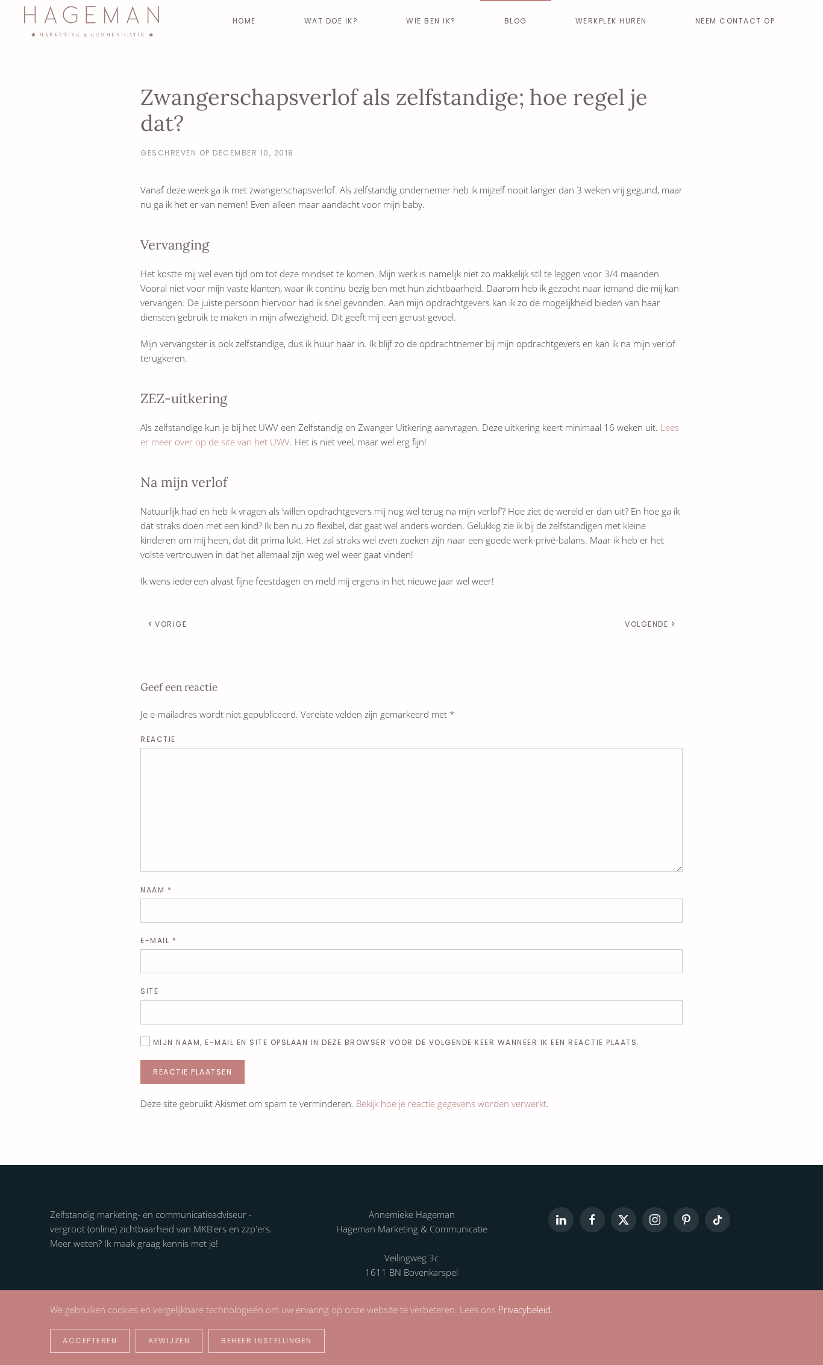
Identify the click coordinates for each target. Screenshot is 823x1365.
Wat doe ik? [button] (331, 21)
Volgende (646, 624)
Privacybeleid (524, 1310)
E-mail (158, 940)
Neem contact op (735, 21)
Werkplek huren (611, 21)
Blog (515, 21)
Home (244, 21)
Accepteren (90, 1340)
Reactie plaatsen (192, 1072)
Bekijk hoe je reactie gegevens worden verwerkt (451, 1103)
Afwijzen (169, 1340)
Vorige (171, 624)
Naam (156, 890)
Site (149, 991)
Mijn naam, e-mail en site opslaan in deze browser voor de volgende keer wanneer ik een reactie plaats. (395, 1042)
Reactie (158, 739)
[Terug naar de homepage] (91, 21)
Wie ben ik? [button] (431, 21)
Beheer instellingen (266, 1340)
